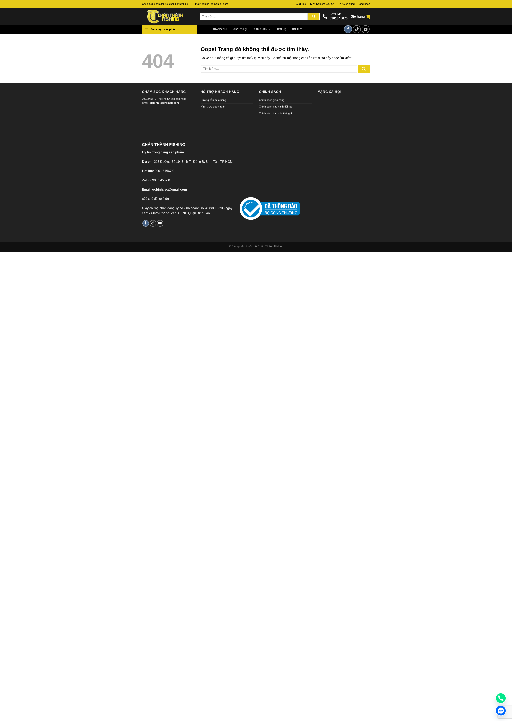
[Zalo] (500, 710)
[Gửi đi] (314, 16)
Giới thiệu (301, 3)
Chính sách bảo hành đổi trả (275, 106)
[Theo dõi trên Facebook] (348, 29)
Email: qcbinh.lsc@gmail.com (210, 3)
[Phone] (500, 698)
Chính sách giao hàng (271, 100)
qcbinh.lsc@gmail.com (164, 102)
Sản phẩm (260, 29)
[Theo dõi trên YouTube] (366, 29)
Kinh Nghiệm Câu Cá (322, 3)
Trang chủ (220, 29)
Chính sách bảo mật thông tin (276, 113)
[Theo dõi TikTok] (357, 29)
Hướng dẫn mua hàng (213, 100)
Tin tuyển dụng (346, 3)
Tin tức (297, 29)
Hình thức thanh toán (213, 106)
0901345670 (339, 18)
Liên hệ (281, 29)
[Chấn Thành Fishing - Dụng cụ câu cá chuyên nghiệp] (168, 16)
